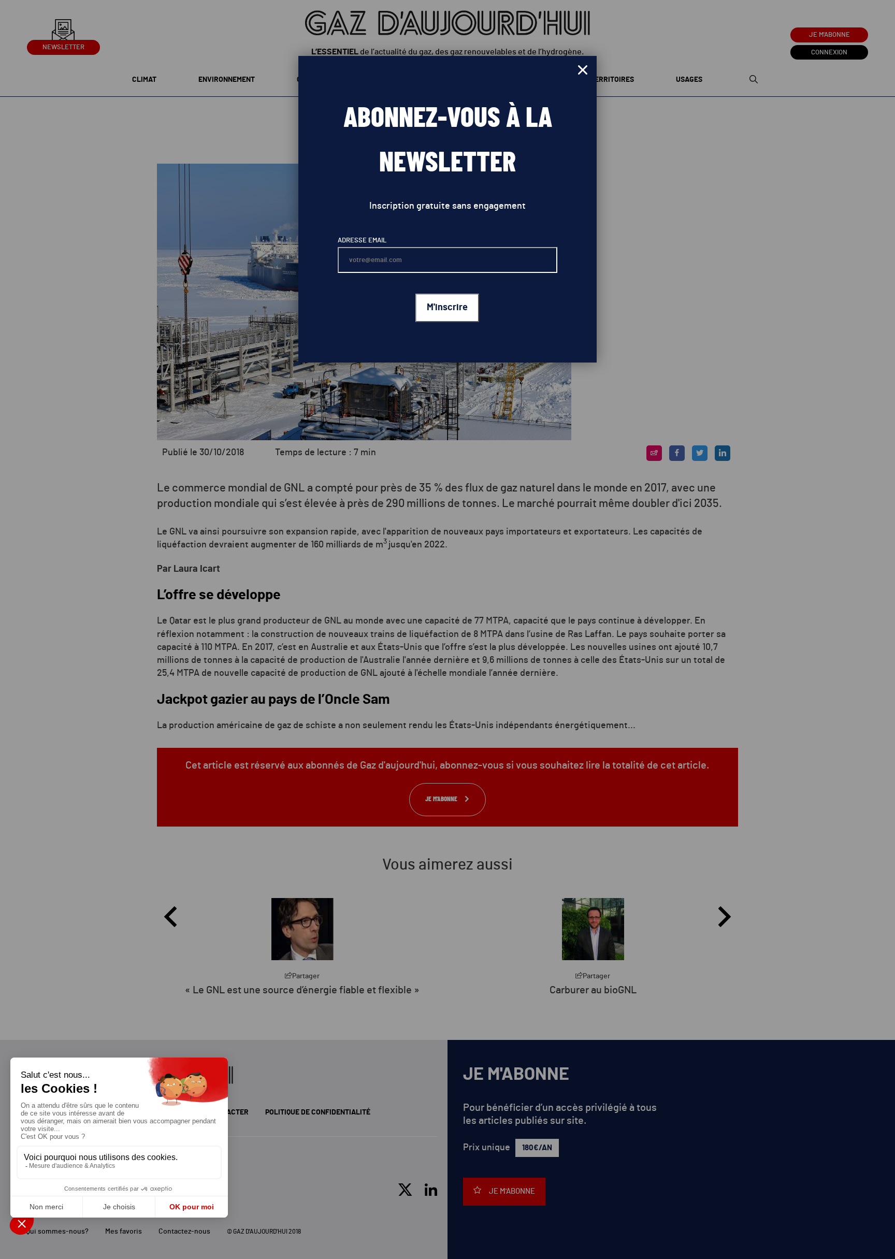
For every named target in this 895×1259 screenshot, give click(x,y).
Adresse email (362, 240)
